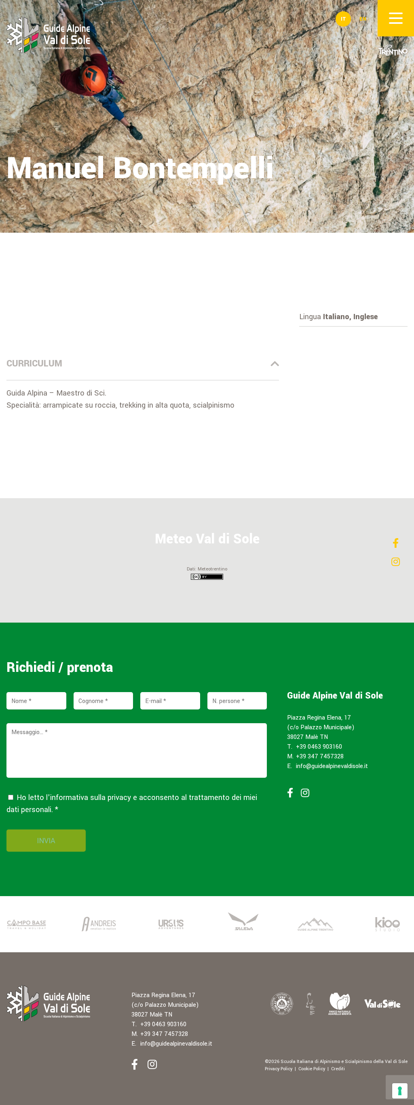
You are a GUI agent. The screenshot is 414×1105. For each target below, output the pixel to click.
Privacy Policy (278, 1069)
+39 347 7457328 (320, 756)
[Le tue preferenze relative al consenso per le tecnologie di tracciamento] (400, 1091)
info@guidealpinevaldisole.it (332, 766)
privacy (119, 797)
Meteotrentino (212, 569)
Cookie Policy (311, 1069)
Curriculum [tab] (34, 363)
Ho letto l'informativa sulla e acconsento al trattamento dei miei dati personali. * (131, 803)
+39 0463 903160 (319, 747)
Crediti (338, 1069)
